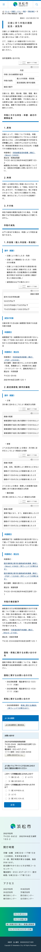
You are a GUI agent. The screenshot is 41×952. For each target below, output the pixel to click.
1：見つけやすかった (16, 790)
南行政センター (10, 898)
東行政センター (10, 895)
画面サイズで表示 (32, 62)
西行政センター (27, 895)
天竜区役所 (25, 892)
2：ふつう (29, 777)
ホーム (7, 11)
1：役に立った (14, 777)
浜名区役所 (8, 892)
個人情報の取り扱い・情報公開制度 (20, 924)
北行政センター (27, 898)
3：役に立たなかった (16, 781)
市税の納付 (31, 11)
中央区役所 (25, 889)
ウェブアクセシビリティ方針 (20, 929)
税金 (24, 11)
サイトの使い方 (20, 919)
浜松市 (20, 4)
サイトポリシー (20, 914)
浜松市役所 (8, 889)
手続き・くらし (16, 11)
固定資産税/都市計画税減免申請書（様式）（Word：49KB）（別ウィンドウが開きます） (21, 566)
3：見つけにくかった (16, 798)
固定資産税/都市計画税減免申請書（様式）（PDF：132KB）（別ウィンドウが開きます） (21, 576)
